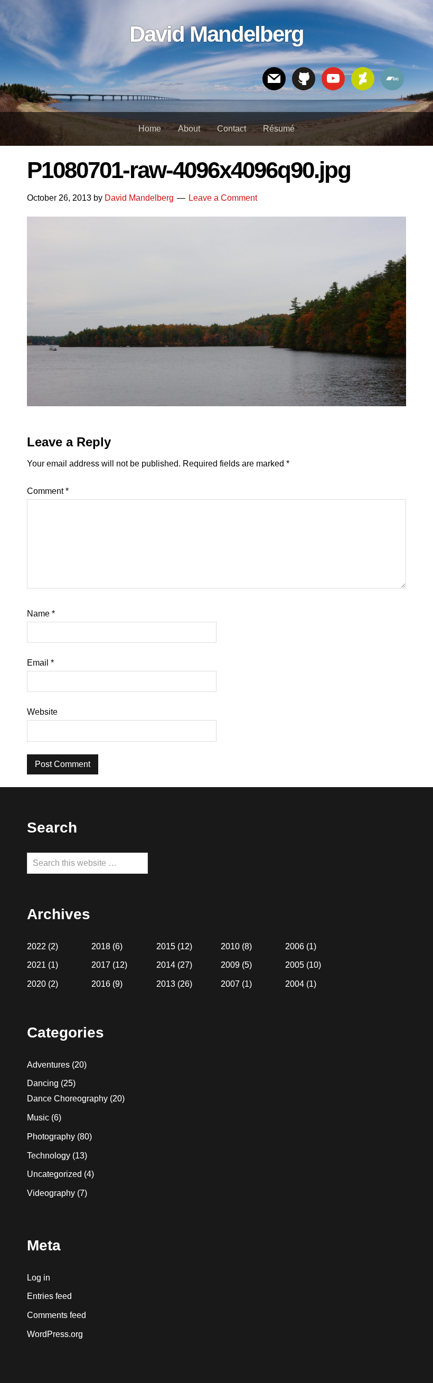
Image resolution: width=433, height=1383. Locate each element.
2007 (230, 983)
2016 (100, 983)
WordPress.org (55, 1334)
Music (38, 1117)
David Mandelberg (216, 34)
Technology (48, 1155)
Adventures (48, 1064)
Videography (51, 1193)
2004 (294, 983)
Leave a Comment (223, 197)
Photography (51, 1136)
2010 (230, 946)
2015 (165, 946)
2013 (165, 983)
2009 (230, 964)
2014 (165, 964)
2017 (100, 964)
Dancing (43, 1083)
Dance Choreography (67, 1098)
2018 (100, 946)
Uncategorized (54, 1174)
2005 (294, 964)
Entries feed (49, 1296)
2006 (294, 946)
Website (42, 711)
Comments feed (56, 1315)
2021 (36, 964)
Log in (38, 1277)
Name (41, 613)
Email (40, 662)
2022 (36, 946)
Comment (48, 491)
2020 (36, 983)
